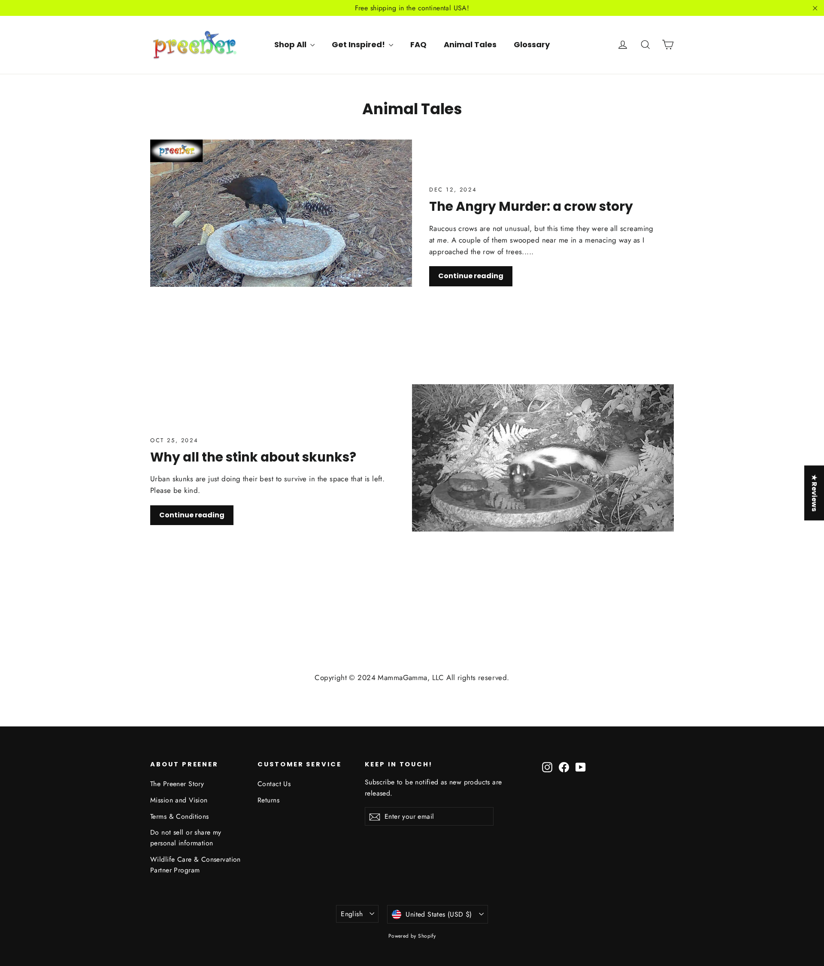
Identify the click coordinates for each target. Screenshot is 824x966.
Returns (268, 800)
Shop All (291, 44)
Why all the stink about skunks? (253, 457)
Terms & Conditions (179, 816)
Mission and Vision (179, 800)
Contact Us (274, 784)
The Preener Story (177, 784)
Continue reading (470, 276)
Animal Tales (470, 44)
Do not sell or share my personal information (185, 837)
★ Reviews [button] (814, 492)
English (352, 914)
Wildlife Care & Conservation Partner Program (195, 864)
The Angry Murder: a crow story (531, 206)
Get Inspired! (359, 44)
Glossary (532, 44)
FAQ (418, 44)
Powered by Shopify (412, 936)
